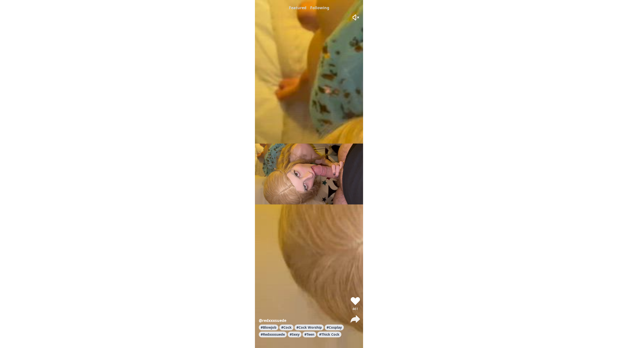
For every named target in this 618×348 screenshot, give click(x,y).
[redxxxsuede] (355, 287)
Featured (297, 7)
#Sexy (295, 334)
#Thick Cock (329, 334)
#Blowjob (268, 327)
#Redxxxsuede (273, 334)
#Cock (286, 327)
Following (319, 7)
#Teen (309, 334)
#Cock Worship (309, 327)
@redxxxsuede (272, 320)
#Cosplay (334, 327)
